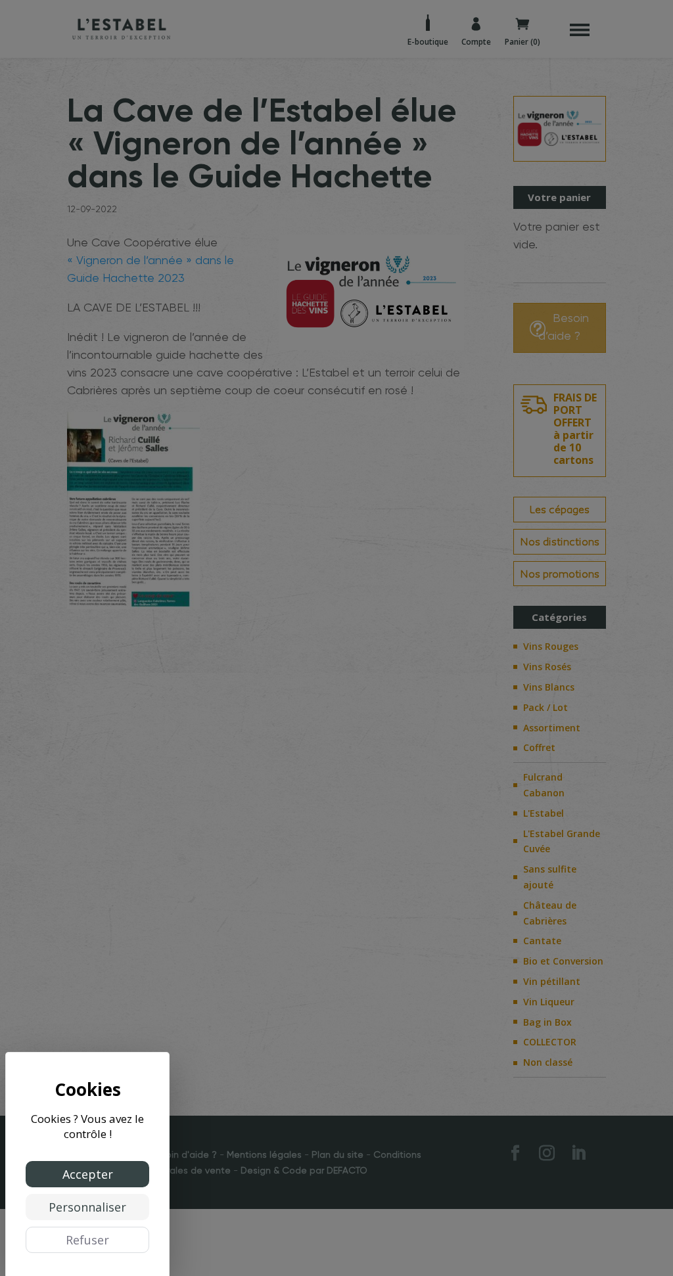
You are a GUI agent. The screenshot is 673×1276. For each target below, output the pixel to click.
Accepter (87, 1174)
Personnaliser (87, 1207)
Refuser (87, 1240)
